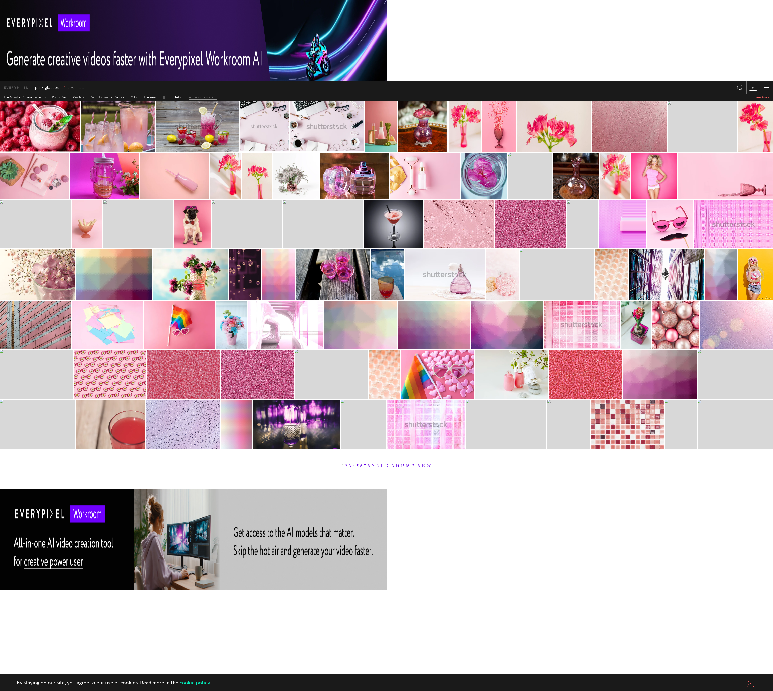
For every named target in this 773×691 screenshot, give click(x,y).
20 (429, 466)
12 (387, 466)
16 (407, 466)
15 (402, 466)
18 (418, 466)
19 (423, 466)
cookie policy (195, 683)
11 (382, 466)
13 (392, 466)
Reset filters (762, 97)
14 (397, 466)
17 (412, 466)
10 (377, 466)
